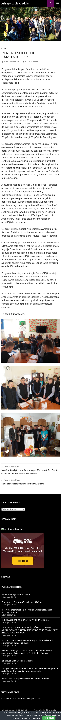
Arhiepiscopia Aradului (15, 3)
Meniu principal (57, 3)
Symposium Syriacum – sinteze (16, 594)
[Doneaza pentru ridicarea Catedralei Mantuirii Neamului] (12, 528)
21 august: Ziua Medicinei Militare (17, 660)
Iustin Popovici (32, 61)
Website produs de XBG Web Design (17, 710)
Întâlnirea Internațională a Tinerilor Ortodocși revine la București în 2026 (26, 611)
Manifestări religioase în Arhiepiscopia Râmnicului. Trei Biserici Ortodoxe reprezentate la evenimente (29, 470)
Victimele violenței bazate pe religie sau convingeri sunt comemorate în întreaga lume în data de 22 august (26, 651)
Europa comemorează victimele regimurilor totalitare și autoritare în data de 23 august (27, 641)
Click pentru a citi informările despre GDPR (21, 698)
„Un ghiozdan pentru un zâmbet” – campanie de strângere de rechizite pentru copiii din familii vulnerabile (29, 669)
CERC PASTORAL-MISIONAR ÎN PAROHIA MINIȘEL (25, 620)
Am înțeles (49, 718)
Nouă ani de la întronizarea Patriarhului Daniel (22, 482)
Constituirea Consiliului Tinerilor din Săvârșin (22, 602)
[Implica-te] (22, 550)
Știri (3, 48)
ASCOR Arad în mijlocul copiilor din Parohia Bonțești (26, 678)
